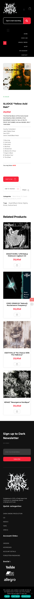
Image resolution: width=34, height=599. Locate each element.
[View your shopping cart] (30, 8)
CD (22, 196)
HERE (14, 165)
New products (11, 198)
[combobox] (13, 20)
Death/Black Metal (15, 203)
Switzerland (12, 205)
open (27, 66)
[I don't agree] (32, 593)
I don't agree (15, 596)
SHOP (19, 198)
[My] (24, 9)
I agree (7, 596)
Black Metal (16, 196)
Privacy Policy (26, 596)
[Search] (27, 20)
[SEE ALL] (4, 43)
